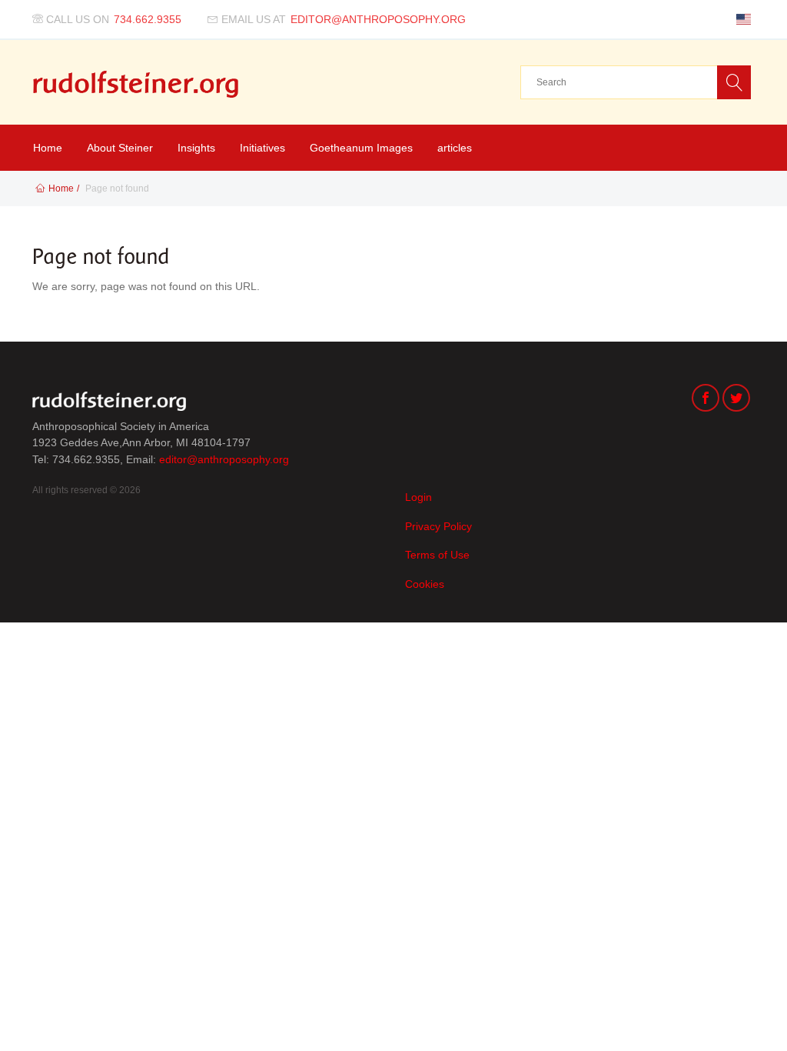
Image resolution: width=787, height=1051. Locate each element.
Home (47, 148)
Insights (196, 148)
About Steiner (120, 148)
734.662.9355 (147, 19)
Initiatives (262, 148)
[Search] (734, 82)
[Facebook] (705, 400)
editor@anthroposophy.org (378, 19)
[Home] (135, 84)
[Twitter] (736, 400)
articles (454, 148)
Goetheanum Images (361, 148)
